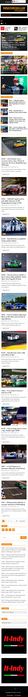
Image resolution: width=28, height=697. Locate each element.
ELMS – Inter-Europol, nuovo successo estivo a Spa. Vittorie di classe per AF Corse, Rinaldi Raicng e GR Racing (13, 43)
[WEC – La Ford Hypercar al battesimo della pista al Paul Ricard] (14, 454)
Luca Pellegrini (6, 72)
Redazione (5, 49)
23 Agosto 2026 (13, 49)
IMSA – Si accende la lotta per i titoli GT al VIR (12, 392)
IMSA (4, 194)
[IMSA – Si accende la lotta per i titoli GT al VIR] (14, 378)
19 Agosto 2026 (13, 432)
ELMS (3, 37)
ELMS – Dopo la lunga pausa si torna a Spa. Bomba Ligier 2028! (13, 430)
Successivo (22, 521)
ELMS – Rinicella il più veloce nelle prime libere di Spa (13, 354)
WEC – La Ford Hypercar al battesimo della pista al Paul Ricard (13, 467)
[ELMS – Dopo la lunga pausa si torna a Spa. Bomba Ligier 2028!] (14, 416)
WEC (4, 461)
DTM (3, 66)
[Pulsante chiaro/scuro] (2, 23)
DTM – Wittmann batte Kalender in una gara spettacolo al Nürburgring (13, 503)
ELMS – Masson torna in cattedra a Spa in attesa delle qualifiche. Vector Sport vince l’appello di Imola (17, 120)
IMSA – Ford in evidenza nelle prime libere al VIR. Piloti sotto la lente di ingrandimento (18, 128)
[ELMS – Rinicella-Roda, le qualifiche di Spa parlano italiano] (4, 111)
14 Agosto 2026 (13, 92)
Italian (17, 1)
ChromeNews (10, 695)
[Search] (5, 23)
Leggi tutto (6, 174)
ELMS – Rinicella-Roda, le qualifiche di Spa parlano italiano (18, 111)
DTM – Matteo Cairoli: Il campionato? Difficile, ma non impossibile (12, 69)
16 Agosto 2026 (13, 506)
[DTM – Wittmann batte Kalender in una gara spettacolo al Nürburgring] (14, 490)
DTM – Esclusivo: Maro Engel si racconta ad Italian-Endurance (14, 90)
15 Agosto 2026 (15, 72)
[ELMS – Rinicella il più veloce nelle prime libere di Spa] (14, 340)
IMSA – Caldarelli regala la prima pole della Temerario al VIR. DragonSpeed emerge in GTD (17, 103)
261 (17, 521)
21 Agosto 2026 (12, 357)
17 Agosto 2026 (12, 470)
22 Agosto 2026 (13, 243)
